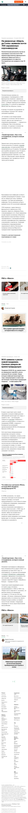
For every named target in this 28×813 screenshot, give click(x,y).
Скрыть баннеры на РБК (16, 707)
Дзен (15, 701)
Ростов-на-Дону (3, 743)
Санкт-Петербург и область (4, 719)
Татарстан (3, 745)
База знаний (4, 708)
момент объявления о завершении (13, 574)
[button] (10, 291)
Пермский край (3, 740)
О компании (16, 725)
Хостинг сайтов (16, 750)
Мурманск (3, 754)
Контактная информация (16, 728)
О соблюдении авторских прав (8, 810)
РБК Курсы (15, 764)
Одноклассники (17, 697)
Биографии (3, 706)
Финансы (3, 704)
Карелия (3, 752)
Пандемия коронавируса (7, 38)
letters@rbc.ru (21, 799)
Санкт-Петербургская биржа (10, 804)
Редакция (16, 730)
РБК (2, 132)
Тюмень (3, 747)
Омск (2, 725)
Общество (3, 491)
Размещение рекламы (16, 733)
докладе (11, 419)
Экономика (3, 696)
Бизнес (3, 700)
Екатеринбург (4, 721)
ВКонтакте (16, 696)
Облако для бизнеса (16, 742)
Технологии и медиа (4, 702)
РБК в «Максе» (7, 278)
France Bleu (5, 104)
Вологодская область (4, 729)
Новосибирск (4, 723)
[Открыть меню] (25, 2)
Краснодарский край (4, 734)
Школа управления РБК (16, 767)
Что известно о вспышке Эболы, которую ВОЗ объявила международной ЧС (13, 486)
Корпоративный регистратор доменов (16, 746)
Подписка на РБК (16, 711)
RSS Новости (17, 719)
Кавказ (2, 751)
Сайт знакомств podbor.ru (16, 757)
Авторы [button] (3, 303)
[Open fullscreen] (24, 456)
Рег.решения (16, 752)
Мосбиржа (14, 803)
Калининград (4, 732)
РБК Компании (16, 761)
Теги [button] (7, 303)
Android (15, 776)
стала (9, 587)
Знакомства (16, 754)
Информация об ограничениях (8, 809)
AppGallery (16, 778)
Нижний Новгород (3, 737)
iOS (15, 774)
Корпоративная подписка (17, 714)
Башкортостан (4, 727)
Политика (3, 694)
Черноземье (4, 749)
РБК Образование (4, 711)
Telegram (16, 699)
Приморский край (4, 757)
